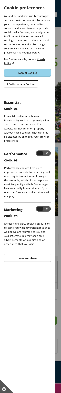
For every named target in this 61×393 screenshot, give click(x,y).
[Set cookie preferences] (7, 386)
